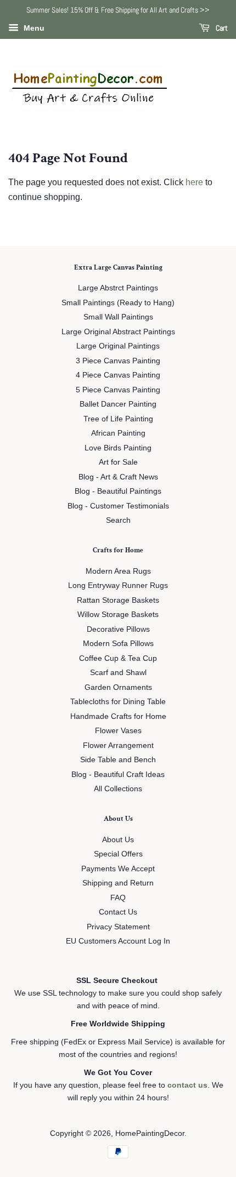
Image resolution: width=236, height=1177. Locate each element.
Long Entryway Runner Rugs (118, 585)
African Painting (118, 433)
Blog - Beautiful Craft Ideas (118, 774)
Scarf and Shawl (118, 673)
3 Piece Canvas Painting (118, 361)
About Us (118, 840)
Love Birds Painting (118, 448)
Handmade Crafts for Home (118, 716)
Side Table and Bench (118, 760)
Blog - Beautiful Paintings (118, 491)
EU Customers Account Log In (118, 941)
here (194, 182)
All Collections (118, 789)
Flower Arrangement (118, 745)
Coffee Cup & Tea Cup (118, 658)
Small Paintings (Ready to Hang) (118, 303)
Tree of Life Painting (118, 419)
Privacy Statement (118, 927)
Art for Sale (118, 462)
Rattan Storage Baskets (118, 600)
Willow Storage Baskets (118, 614)
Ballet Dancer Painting (118, 404)
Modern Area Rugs (118, 571)
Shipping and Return (118, 883)
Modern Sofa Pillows (118, 643)
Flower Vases (118, 731)
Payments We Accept (118, 869)
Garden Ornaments (118, 687)
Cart (221, 28)
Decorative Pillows (118, 629)
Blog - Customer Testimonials (118, 506)
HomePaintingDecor (149, 1133)
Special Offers (118, 854)
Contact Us (118, 912)
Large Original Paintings (118, 346)
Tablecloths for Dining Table (118, 702)
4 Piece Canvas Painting (118, 375)
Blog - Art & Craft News (118, 477)
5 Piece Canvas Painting (118, 390)
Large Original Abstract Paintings (118, 332)
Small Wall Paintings (118, 317)
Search (118, 520)
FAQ (118, 898)
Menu (32, 28)
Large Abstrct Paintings (118, 288)
